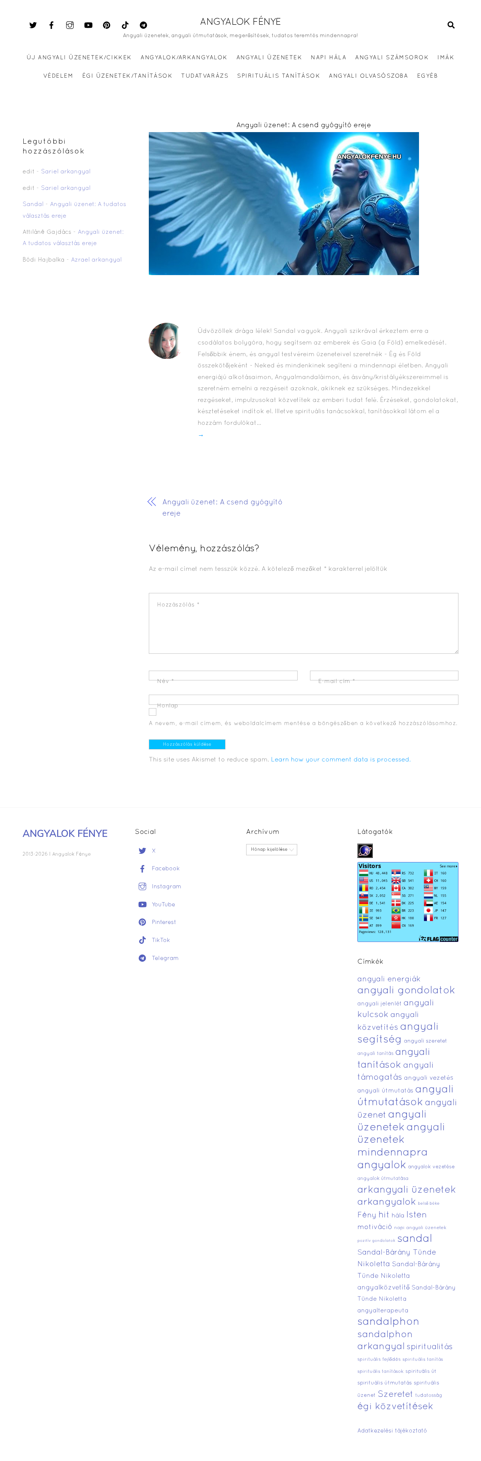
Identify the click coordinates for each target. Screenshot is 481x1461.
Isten (416, 1215)
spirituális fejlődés (379, 1359)
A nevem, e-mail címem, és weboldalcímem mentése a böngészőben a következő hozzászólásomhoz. (303, 723)
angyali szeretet (425, 1041)
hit (384, 1215)
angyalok (381, 1165)
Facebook (165, 868)
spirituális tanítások (380, 1371)
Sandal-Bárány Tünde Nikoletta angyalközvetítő (398, 1276)
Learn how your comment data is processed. (341, 760)
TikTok (160, 940)
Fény (367, 1215)
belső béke (429, 1203)
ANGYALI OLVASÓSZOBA (368, 76)
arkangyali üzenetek (406, 1190)
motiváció (374, 1227)
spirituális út (420, 1371)
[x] (33, 25)
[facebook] (51, 25)
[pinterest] (106, 25)
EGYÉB (427, 76)
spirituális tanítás (422, 1359)
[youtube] (88, 25)
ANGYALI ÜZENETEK (269, 57)
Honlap (167, 706)
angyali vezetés (428, 1078)
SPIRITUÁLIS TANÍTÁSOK (278, 76)
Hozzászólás (178, 605)
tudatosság (428, 1395)
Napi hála (328, 57)
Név (165, 681)
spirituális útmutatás (384, 1383)
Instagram (166, 886)
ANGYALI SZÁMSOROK (392, 57)
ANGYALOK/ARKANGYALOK (184, 57)
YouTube (162, 904)
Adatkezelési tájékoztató (392, 1431)
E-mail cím (336, 681)
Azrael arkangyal (96, 260)
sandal (414, 1239)
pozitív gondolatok (376, 1241)
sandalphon (388, 1322)
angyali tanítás (375, 1054)
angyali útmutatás (385, 1091)
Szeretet (395, 1395)
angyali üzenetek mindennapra (401, 1140)
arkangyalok (386, 1202)
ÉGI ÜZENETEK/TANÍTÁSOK (127, 76)
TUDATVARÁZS (204, 76)
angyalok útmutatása (382, 1179)
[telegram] (143, 25)
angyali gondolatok (406, 991)
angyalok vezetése (431, 1167)
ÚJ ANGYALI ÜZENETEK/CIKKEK (79, 57)
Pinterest (163, 922)
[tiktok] (125, 25)
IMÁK (445, 57)
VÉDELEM (58, 76)
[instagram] (69, 25)
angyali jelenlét (379, 1004)
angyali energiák (388, 979)
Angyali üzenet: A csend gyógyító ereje (303, 125)
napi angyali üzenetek (420, 1228)
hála (398, 1216)
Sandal (33, 204)
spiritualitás (430, 1347)
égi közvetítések (395, 1406)
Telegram (164, 958)
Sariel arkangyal (66, 172)
